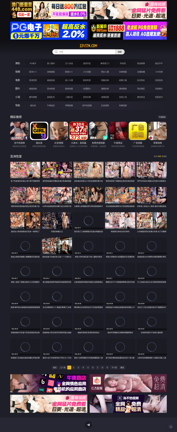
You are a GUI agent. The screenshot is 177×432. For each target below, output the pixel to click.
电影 (17, 80)
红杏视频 (105, 105)
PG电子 (33, 63)
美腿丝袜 (105, 88)
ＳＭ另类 (159, 71)
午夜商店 (51, 105)
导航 (17, 105)
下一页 (114, 367)
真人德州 (51, 63)
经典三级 (123, 80)
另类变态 (159, 80)
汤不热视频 (87, 105)
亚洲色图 (51, 88)
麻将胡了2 (105, 63)
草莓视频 (69, 105)
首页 (54, 367)
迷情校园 (105, 97)
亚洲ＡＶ (33, 71)
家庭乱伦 (51, 97)
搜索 (120, 52)
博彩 (17, 63)
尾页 (122, 367)
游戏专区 (87, 63)
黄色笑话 (141, 97)
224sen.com (88, 45)
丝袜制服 (123, 71)
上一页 (62, 367)
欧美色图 (69, 88)
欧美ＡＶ (69, 71)
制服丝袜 (105, 80)
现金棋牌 (141, 63)
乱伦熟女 (141, 80)
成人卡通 (69, 80)
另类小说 (123, 97)
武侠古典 (87, 97)
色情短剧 (123, 105)
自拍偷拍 (51, 71)
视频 (17, 71)
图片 (17, 88)
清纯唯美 (123, 88)
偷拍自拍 (51, 80)
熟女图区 (141, 88)
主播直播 (141, 71)
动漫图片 (87, 88)
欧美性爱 (87, 80)
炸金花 (123, 63)
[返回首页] (171, 427)
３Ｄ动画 (87, 71)
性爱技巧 (159, 97)
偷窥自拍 (33, 88)
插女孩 (33, 105)
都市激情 (33, 97)
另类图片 (159, 88)
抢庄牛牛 (159, 63)
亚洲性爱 (33, 80)
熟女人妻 (105, 71)
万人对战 (69, 63)
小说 (17, 97)
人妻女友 (69, 97)
